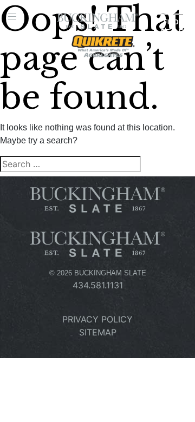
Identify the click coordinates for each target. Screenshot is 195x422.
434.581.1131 (98, 285)
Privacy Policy (97, 319)
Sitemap (97, 332)
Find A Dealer (174, 27)
